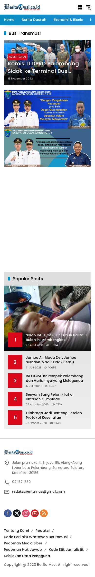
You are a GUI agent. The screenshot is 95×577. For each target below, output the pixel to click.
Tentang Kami (16, 530)
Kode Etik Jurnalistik (66, 549)
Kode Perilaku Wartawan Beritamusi (35, 536)
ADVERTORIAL (17, 57)
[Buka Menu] (80, 7)
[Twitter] (17, 513)
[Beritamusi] (22, 7)
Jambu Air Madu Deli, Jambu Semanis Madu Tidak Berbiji (51, 360)
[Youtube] (35, 513)
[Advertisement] (47, 219)
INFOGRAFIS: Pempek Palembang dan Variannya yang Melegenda (54, 378)
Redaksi (42, 530)
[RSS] (44, 513)
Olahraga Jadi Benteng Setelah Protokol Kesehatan (54, 415)
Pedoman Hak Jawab (23, 549)
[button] (88, 7)
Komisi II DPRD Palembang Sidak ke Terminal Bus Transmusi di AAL (43, 67)
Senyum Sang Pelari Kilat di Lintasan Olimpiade (49, 397)
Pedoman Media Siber (23, 543)
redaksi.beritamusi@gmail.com (38, 491)
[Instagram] (26, 513)
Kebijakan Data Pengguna (27, 555)
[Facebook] (8, 513)
